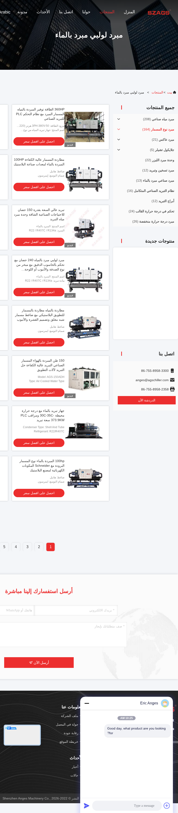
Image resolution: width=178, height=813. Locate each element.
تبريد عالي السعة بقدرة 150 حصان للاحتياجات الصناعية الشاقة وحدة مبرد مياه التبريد (39, 214)
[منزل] (159, 11)
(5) (162, 150)
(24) (151, 211)
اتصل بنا (66, 12)
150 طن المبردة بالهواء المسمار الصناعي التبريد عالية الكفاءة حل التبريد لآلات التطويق (42, 365)
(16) (150, 191)
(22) (159, 160)
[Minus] (86, 703)
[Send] (86, 805)
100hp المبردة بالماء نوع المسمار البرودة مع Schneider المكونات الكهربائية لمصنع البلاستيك (41, 465)
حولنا (86, 12)
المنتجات (107, 12)
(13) (155, 180)
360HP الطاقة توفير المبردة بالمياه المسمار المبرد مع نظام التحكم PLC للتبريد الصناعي (40, 113)
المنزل (129, 12)
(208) (158, 119)
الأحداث (43, 12)
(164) (158, 129)
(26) (153, 221)
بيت (169, 92)
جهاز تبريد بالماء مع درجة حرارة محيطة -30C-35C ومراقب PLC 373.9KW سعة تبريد (42, 415)
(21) (163, 139)
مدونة (22, 12)
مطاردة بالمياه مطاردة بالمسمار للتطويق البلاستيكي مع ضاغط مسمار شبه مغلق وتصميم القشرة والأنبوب (39, 314)
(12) (158, 170)
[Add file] (167, 805)
